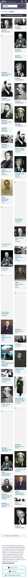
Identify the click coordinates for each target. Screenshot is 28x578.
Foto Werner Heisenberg (19, 219)
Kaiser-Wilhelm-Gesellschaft (6, 474)
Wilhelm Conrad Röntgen (6, 122)
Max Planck (18, 51)
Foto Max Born (6, 244)
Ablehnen (14, 571)
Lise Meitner (18, 125)
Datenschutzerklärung (8, 563)
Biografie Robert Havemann (6, 450)
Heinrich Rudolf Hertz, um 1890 (19, 149)
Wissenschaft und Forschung (19, 493)
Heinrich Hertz (6, 100)
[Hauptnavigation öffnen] (22, 1)
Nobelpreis (18, 504)
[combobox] (10, 6)
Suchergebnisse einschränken (14, 15)
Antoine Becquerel (5, 130)
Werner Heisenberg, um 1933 (6, 171)
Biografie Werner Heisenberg (7, 74)
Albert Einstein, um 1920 (19, 369)
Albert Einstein (19, 79)
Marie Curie (18, 57)
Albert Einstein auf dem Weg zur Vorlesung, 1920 (20, 399)
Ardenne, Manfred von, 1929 (19, 257)
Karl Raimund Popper (6, 505)
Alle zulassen (14, 567)
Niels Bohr (18, 28)
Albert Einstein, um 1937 (19, 174)
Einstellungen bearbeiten (14, 575)
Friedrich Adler (19, 527)
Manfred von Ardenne (5, 146)
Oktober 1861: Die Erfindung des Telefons (7, 497)
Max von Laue (6, 31)
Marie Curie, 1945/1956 (5, 199)
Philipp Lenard (19, 102)
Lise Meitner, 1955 (20, 469)
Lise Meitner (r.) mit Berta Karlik (6, 379)
